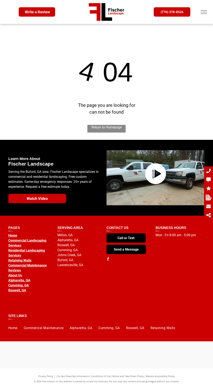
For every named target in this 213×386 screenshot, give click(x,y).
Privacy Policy (45, 376)
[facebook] (108, 259)
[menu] (203, 12)
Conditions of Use (100, 376)
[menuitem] (13, 327)
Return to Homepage (107, 127)
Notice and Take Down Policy (128, 376)
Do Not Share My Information (73, 376)
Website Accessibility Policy (160, 376)
